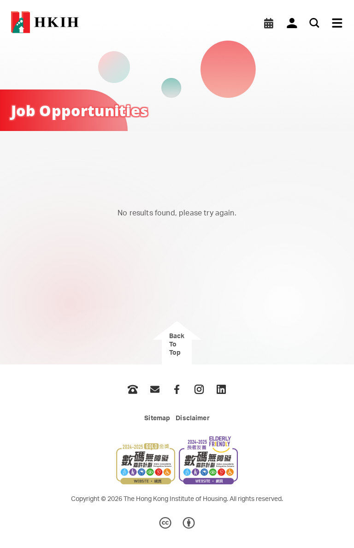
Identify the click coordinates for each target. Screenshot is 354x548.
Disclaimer (192, 418)
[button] (268, 23)
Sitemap (157, 418)
